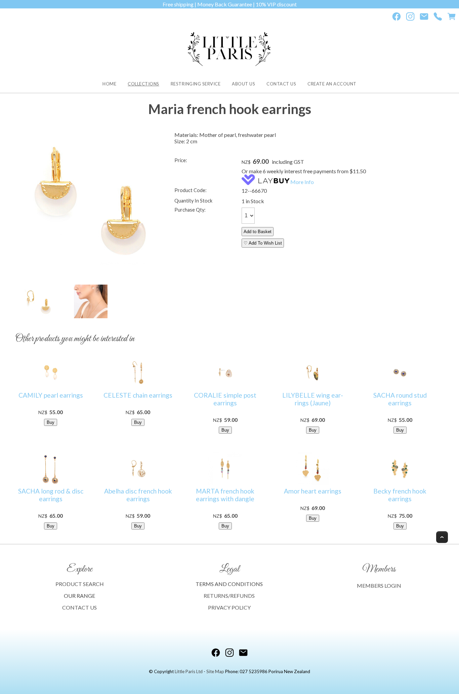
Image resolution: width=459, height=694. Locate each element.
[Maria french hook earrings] (90, 207)
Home (109, 83)
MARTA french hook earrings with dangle (225, 495)
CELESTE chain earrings (137, 395)
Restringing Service (196, 83)
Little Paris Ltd (189, 671)
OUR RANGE (79, 595)
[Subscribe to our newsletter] (424, 18)
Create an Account (332, 83)
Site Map (215, 671)
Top (442, 537)
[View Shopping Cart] (451, 18)
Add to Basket (258, 231)
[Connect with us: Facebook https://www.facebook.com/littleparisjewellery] (396, 18)
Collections (143, 83)
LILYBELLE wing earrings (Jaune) (312, 399)
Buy (50, 422)
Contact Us (281, 83)
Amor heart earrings (312, 491)
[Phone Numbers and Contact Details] (437, 18)
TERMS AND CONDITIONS (229, 584)
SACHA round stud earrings (400, 399)
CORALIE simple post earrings (225, 399)
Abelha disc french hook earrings (138, 495)
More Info (302, 182)
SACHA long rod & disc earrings (50, 495)
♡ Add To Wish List (263, 243)
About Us (243, 83)
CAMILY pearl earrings (50, 395)
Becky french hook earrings (399, 495)
